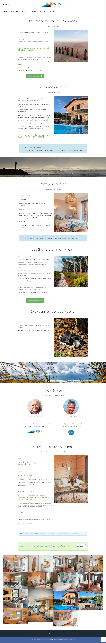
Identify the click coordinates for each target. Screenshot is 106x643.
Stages (33, 11)
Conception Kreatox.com (36, 639)
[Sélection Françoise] (15, 563)
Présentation (15, 11)
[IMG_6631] (40, 605)
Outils (24, 11)
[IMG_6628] (15, 598)
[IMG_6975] (65, 600)
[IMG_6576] (65, 581)
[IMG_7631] (90, 600)
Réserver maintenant (33, 76)
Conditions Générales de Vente (68, 639)
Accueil (5, 11)
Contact (52, 11)
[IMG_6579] (90, 581)
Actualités (42, 11)
